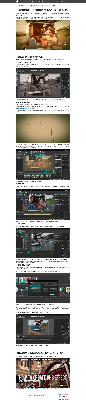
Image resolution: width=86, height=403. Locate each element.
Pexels (51, 144)
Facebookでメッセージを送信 (31, 388)
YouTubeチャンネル (45, 388)
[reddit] (54, 5)
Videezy (47, 144)
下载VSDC (33, 18)
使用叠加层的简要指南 (24, 108)
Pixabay (55, 144)
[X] (53, 5)
